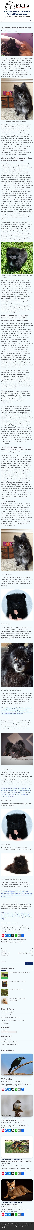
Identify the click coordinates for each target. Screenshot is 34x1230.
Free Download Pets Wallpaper (17, 939)
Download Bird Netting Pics (18, 981)
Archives (4, 1030)
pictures (12, 942)
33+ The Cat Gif (4, 1023)
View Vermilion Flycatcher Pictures (12, 1120)
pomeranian (19, 942)
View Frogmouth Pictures (7, 1014)
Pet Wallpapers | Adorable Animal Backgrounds (17, 12)
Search (3, 961)
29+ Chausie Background (9, 1204)
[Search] (30, 20)
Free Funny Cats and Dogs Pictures (10, 1044)
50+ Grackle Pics (6, 1079)
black (8, 942)
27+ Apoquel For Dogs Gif (7, 1012)
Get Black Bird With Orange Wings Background (13, 1020)
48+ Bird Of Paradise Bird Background (10, 1017)
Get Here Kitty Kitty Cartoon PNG (19, 972)
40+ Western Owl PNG (16, 990)
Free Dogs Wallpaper (6, 1039)
